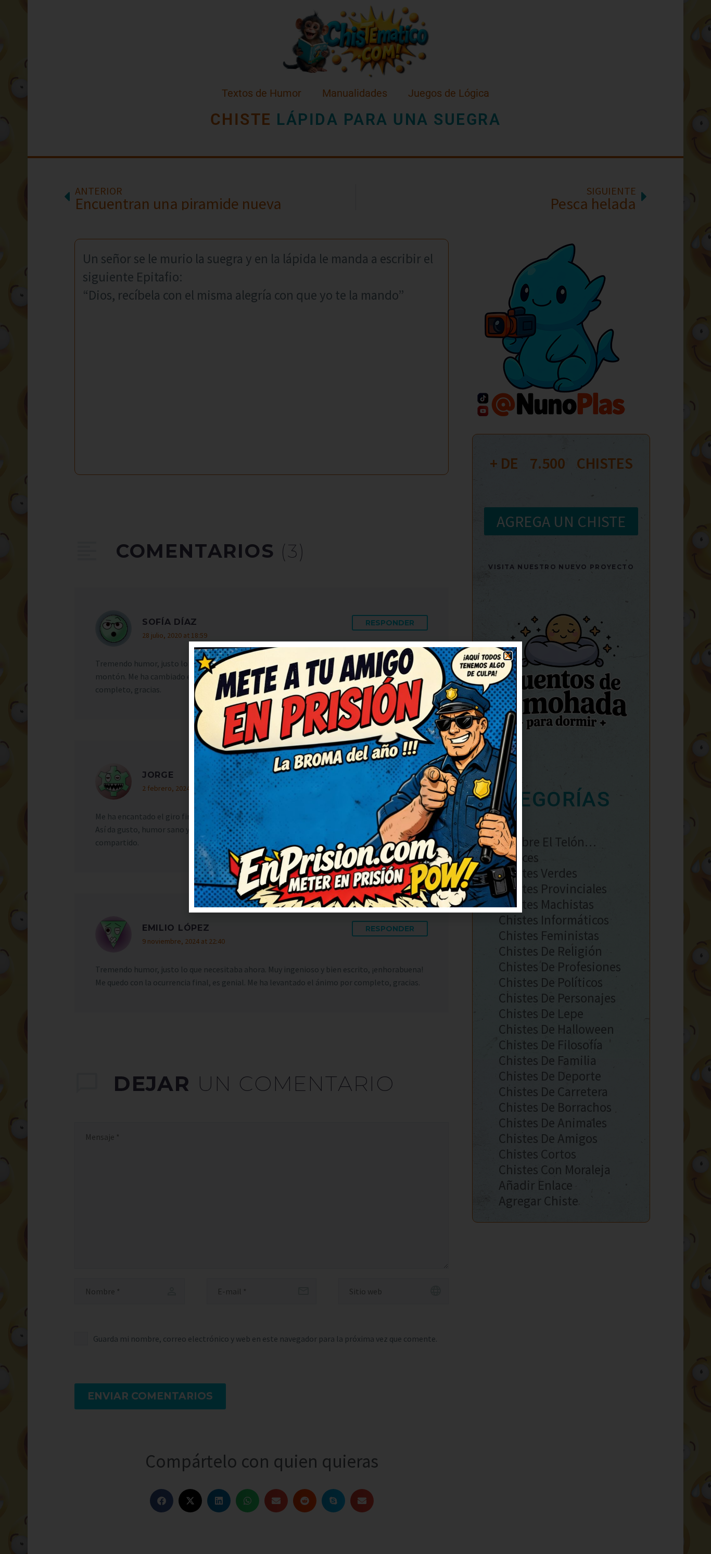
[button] (508, 656)
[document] (355, 777)
